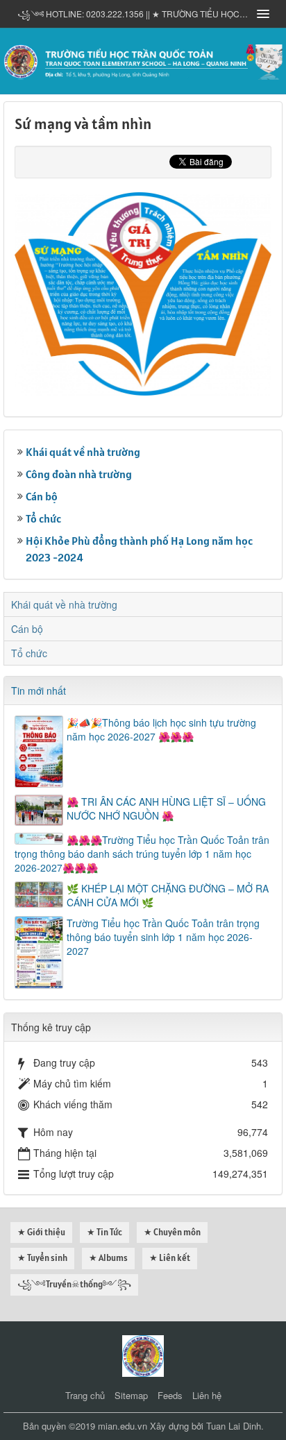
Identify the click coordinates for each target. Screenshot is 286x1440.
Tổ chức (43, 518)
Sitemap (131, 1395)
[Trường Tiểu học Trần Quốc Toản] (143, 1354)
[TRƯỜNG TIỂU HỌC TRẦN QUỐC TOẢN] (143, 60)
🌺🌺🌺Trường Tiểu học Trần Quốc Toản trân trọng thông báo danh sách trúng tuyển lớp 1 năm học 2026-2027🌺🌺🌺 (142, 853)
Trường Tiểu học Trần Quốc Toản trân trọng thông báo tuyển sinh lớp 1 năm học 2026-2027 (163, 937)
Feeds (170, 1395)
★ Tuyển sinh (42, 1258)
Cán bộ (42, 496)
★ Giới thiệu (41, 1232)
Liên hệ (206, 1395)
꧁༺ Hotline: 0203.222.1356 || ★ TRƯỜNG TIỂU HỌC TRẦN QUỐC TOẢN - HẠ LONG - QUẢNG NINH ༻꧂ (132, 13)
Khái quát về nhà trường (83, 452)
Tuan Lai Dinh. (235, 1425)
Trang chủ (85, 1395)
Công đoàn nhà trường (79, 474)
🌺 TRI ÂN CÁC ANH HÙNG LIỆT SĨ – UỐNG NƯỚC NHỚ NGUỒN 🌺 (166, 808)
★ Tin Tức (104, 1232)
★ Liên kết (169, 1258)
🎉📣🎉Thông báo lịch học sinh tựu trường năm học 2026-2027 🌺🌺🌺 (161, 729)
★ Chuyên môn (172, 1232)
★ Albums (108, 1258)
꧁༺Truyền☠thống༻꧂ (74, 1284)
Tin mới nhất (38, 690)
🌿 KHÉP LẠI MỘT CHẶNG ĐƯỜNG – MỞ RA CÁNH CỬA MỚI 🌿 (168, 895)
